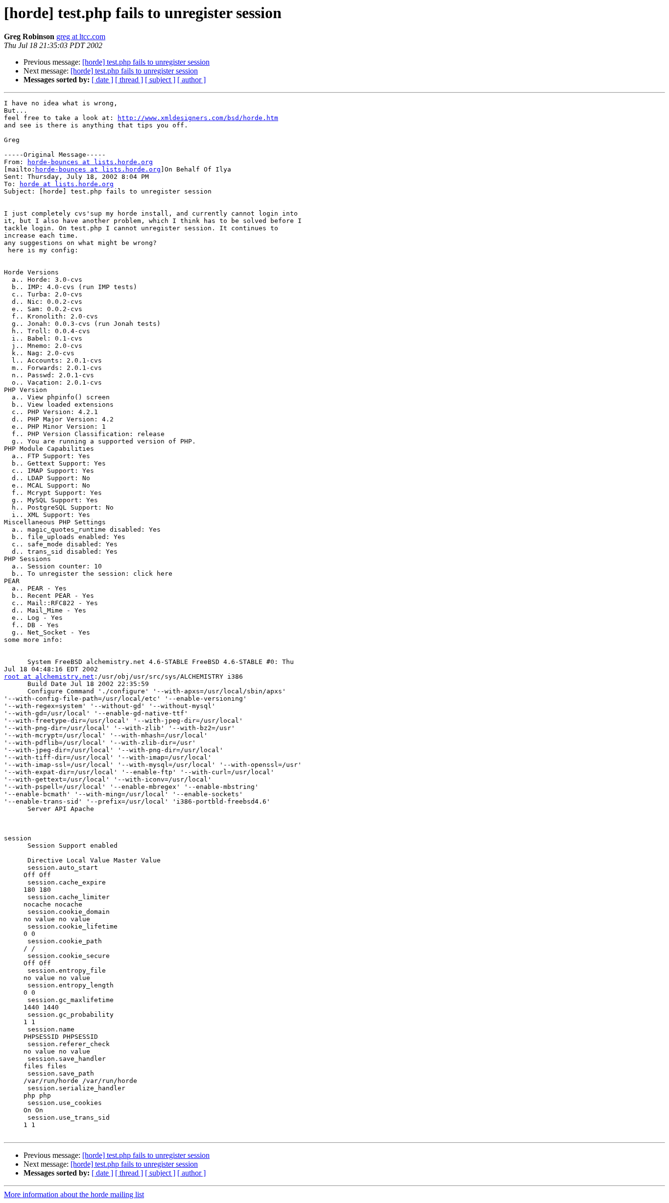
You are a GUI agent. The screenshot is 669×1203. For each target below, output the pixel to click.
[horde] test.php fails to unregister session (146, 62)
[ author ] (191, 79)
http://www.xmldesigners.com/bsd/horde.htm (198, 118)
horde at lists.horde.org (67, 184)
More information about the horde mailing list (74, 1194)
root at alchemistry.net (49, 676)
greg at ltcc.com (80, 36)
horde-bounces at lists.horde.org (90, 162)
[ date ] (102, 79)
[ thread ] (129, 79)
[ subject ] (160, 79)
